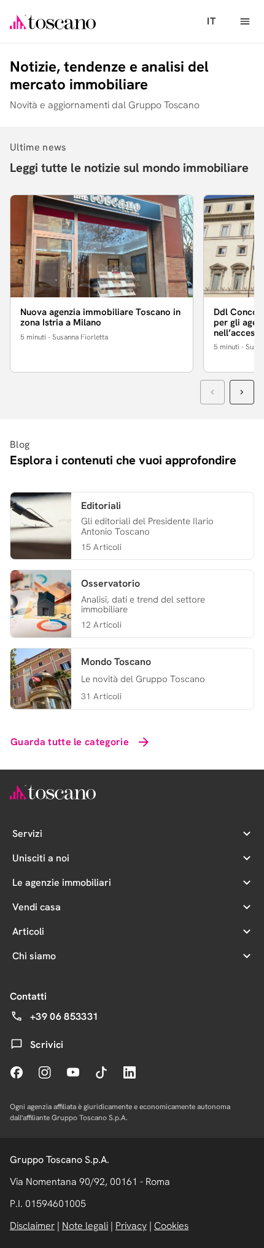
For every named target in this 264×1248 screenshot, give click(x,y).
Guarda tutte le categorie (69, 741)
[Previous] (212, 392)
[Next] (242, 392)
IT (211, 21)
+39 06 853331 (64, 1016)
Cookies (171, 1225)
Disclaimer (32, 1225)
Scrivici (47, 1044)
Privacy (131, 1225)
